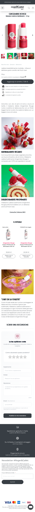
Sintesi (5, 375)
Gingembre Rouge (9, 243)
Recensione (6, 383)
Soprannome (7, 367)
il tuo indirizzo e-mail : (9, 472)
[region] (17, 35)
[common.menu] (2, 7)
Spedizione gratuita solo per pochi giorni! (17, 2)
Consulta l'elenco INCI (17, 212)
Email (9, 401)
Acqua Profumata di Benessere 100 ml (8, 245)
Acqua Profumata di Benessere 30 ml (26, 245)
